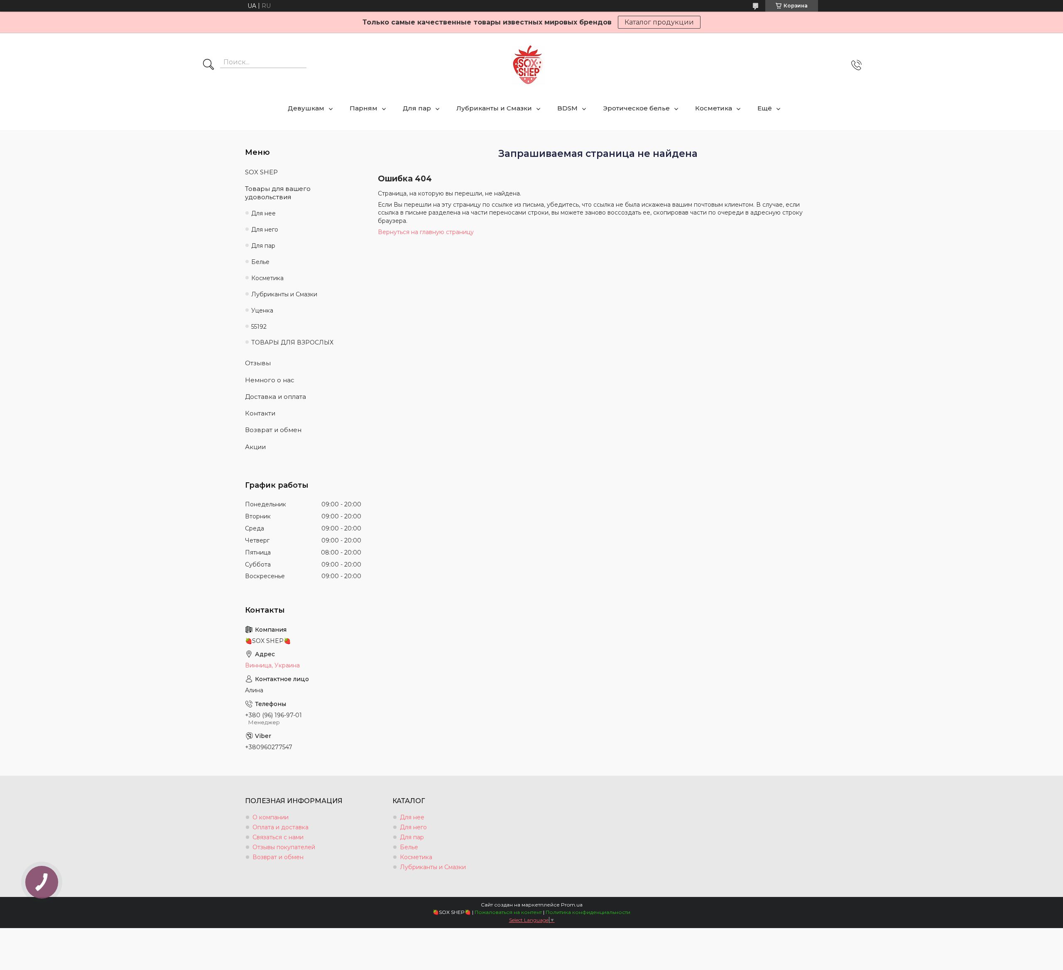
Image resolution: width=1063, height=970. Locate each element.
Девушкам (306, 108)
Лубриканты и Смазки (494, 108)
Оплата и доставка (280, 827)
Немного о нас (269, 380)
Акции (255, 447)
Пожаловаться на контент (508, 912)
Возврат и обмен (273, 430)
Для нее (263, 213)
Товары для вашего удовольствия (278, 193)
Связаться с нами (278, 837)
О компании (270, 817)
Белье (260, 262)
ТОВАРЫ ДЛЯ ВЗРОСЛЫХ (292, 342)
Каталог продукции (659, 22)
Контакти (260, 413)
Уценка (262, 310)
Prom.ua (572, 905)
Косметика (713, 108)
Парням (363, 108)
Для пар (417, 108)
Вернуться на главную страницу (426, 232)
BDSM (567, 108)
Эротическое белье (636, 108)
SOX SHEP (261, 172)
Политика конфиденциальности (588, 912)
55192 (259, 326)
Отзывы (258, 363)
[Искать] (208, 65)
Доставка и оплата (275, 397)
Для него (264, 229)
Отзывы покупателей (283, 847)
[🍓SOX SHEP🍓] (528, 65)
